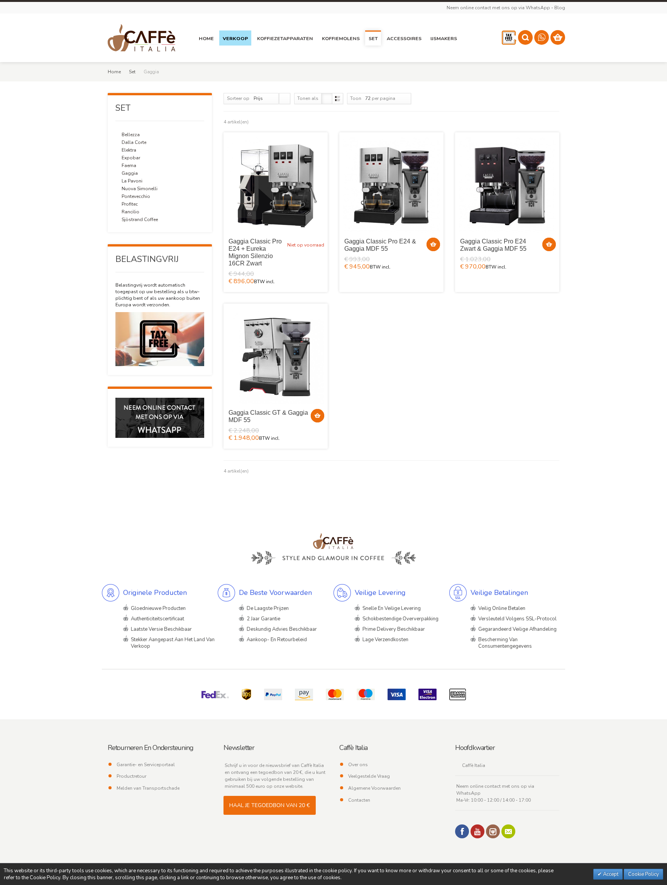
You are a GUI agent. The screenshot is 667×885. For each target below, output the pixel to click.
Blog (559, 8)
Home (114, 72)
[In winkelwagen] (433, 244)
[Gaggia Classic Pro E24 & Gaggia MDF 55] (391, 184)
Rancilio (130, 212)
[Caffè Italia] (141, 37)
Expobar (131, 158)
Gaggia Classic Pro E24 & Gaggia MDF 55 (380, 245)
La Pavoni (132, 181)
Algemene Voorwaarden (374, 788)
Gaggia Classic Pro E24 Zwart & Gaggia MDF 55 (493, 245)
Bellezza (131, 135)
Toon (355, 98)
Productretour (131, 776)
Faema (129, 165)
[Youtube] (477, 831)
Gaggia (130, 173)
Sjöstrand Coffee (140, 219)
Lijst (337, 98)
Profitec (130, 204)
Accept (610, 874)
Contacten (359, 800)
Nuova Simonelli (139, 189)
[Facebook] (462, 831)
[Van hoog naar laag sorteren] (284, 98)
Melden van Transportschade (148, 788)
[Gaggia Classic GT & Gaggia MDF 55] (275, 355)
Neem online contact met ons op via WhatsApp (498, 8)
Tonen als (307, 98)
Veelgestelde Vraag (369, 776)
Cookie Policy (643, 874)
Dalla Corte (134, 142)
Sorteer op (238, 98)
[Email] (508, 831)
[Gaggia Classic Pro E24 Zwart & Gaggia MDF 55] (507, 184)
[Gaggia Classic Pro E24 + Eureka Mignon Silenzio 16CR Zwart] (275, 184)
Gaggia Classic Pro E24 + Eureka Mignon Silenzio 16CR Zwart (255, 252)
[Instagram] (493, 831)
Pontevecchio (136, 196)
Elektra (129, 150)
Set (132, 72)
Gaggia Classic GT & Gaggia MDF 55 (268, 416)
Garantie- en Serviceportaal (146, 765)
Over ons (358, 765)
